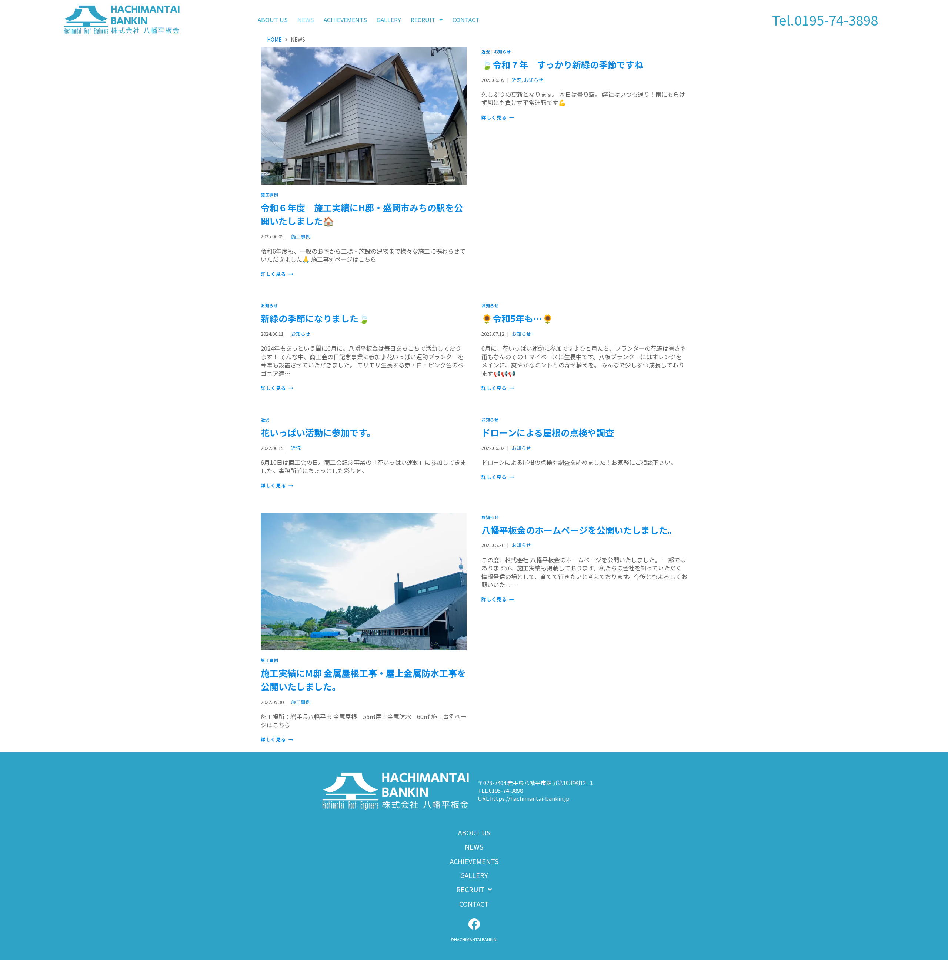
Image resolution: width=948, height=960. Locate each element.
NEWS (305, 19)
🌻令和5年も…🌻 (517, 318)
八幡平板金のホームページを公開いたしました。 (579, 529)
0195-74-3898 (836, 19)
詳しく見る (277, 273)
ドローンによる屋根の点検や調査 (547, 432)
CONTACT (466, 19)
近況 (485, 51)
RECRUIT (423, 19)
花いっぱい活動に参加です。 (318, 432)
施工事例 (269, 195)
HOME (274, 39)
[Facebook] (474, 924)
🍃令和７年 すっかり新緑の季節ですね (562, 64)
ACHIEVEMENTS (345, 19)
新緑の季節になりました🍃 (315, 318)
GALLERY (389, 19)
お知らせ (502, 51)
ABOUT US (273, 19)
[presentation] (364, 116)
